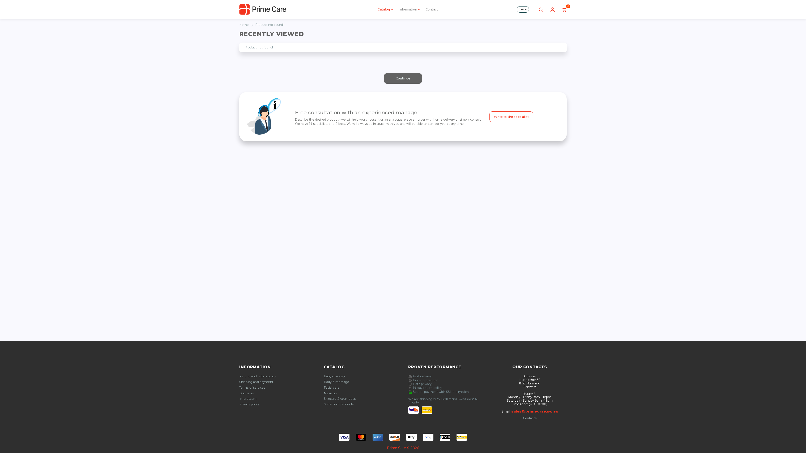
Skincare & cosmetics (340, 399)
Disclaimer (247, 393)
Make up (330, 393)
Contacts (529, 418)
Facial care (332, 387)
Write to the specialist (511, 117)
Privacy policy (249, 404)
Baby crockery (334, 376)
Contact (432, 9)
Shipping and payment (256, 382)
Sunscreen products (339, 404)
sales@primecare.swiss (534, 411)
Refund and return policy (257, 376)
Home (244, 25)
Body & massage (336, 382)
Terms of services (252, 387)
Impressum (247, 399)
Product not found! (269, 25)
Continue (403, 78)
